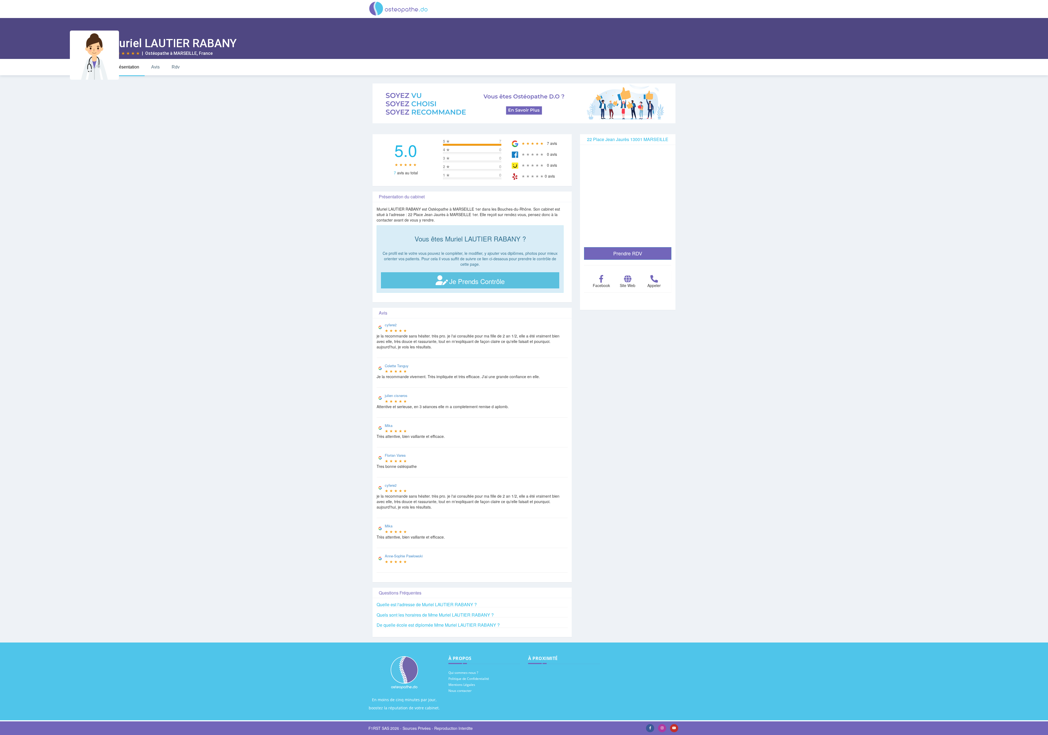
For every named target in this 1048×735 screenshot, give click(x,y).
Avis (155, 67)
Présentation (127, 67)
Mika (388, 425)
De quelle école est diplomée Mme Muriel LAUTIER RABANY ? (438, 625)
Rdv (176, 67)
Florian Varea (395, 455)
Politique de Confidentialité (468, 678)
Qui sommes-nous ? (463, 672)
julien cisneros (396, 395)
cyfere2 (391, 324)
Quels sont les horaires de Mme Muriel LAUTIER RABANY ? (435, 615)
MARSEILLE (185, 53)
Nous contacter (460, 690)
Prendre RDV (627, 253)
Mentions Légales (461, 684)
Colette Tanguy (397, 365)
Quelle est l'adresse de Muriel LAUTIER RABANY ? (427, 604)
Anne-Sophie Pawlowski (404, 555)
